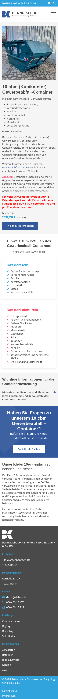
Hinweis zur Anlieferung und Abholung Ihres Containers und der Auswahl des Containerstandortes (25, 396)
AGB (4, 669)
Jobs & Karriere (11, 659)
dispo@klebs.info (16, 597)
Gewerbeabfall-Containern (17, 167)
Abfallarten (8, 649)
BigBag (6, 626)
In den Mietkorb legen (20, 225)
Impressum (9, 695)
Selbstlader (8, 636)
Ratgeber (7, 654)
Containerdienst (11, 621)
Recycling (7, 631)
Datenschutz (9, 690)
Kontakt (6, 664)
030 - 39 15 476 (31, 449)
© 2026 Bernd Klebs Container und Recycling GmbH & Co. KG (28, 681)
